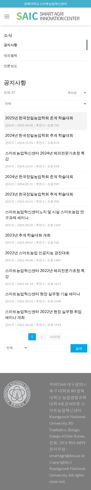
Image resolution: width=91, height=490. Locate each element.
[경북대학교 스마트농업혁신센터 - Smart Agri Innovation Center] (48, 16)
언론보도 (10, 66)
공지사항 (10, 45)
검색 (79, 348)
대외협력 (10, 55)
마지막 (55, 337)
